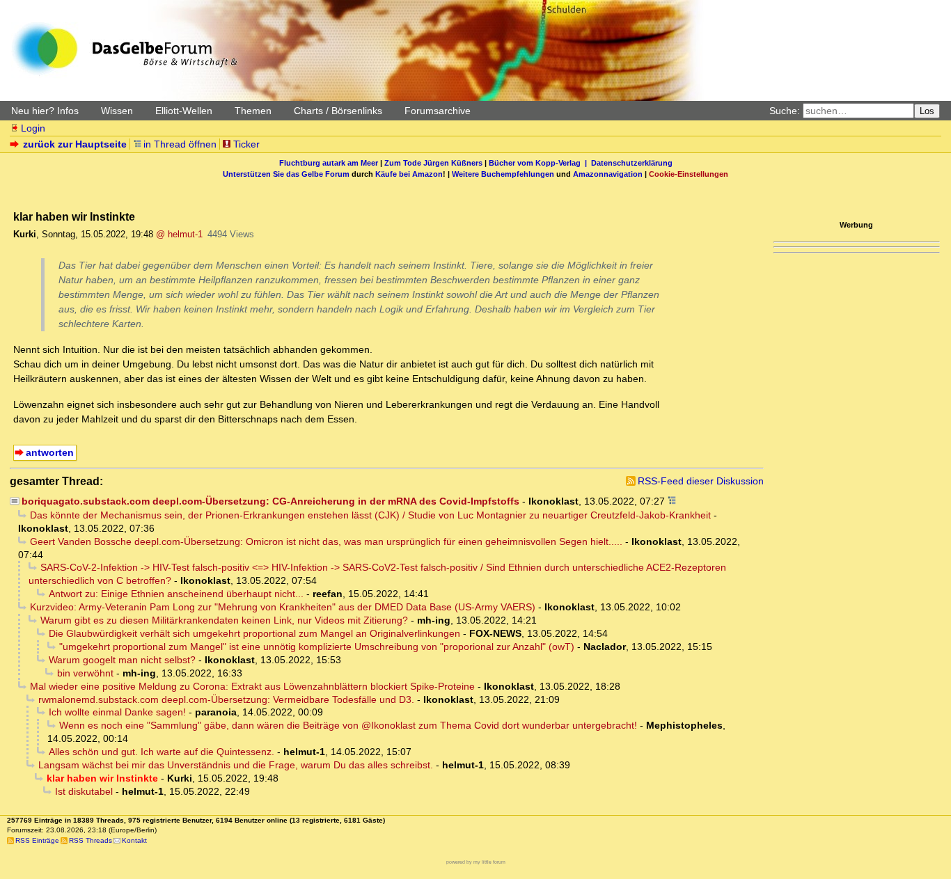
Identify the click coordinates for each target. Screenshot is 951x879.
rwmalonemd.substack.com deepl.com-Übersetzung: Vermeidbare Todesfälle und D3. (226, 699)
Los (927, 111)
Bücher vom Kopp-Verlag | (540, 163)
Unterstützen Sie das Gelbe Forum (286, 174)
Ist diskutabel (84, 791)
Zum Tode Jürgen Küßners (433, 163)
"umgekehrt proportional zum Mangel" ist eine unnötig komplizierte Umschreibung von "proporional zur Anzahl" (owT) (316, 646)
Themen (253, 110)
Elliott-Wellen (183, 110)
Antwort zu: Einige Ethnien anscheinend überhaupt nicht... (176, 593)
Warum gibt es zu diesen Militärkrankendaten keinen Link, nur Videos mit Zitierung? (224, 620)
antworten (50, 452)
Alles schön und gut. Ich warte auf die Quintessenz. (161, 751)
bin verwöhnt (85, 673)
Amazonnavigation (608, 174)
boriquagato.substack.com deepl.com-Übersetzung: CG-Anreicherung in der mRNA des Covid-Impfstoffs (270, 501)
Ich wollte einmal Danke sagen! (117, 712)
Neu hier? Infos (45, 110)
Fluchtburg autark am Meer (328, 163)
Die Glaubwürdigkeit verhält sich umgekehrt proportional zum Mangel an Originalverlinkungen (254, 633)
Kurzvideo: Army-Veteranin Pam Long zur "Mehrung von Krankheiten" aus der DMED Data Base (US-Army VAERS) (282, 606)
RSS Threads (90, 840)
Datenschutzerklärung (632, 163)
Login (33, 128)
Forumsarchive (437, 110)
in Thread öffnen (180, 144)
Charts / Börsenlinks (338, 110)
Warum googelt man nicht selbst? (122, 659)
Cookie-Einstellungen (688, 174)
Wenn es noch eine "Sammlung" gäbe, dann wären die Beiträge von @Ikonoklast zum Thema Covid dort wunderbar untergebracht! (348, 725)
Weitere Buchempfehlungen (503, 174)
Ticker (246, 144)
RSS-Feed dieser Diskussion (701, 480)
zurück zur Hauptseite (75, 144)
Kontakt (134, 840)
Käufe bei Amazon (409, 174)
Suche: (784, 110)
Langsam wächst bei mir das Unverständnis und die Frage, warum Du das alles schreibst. (235, 764)
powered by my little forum (475, 862)
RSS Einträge (37, 840)
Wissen (117, 110)
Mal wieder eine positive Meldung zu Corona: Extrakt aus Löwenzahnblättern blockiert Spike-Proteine (252, 686)
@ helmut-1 (179, 234)
